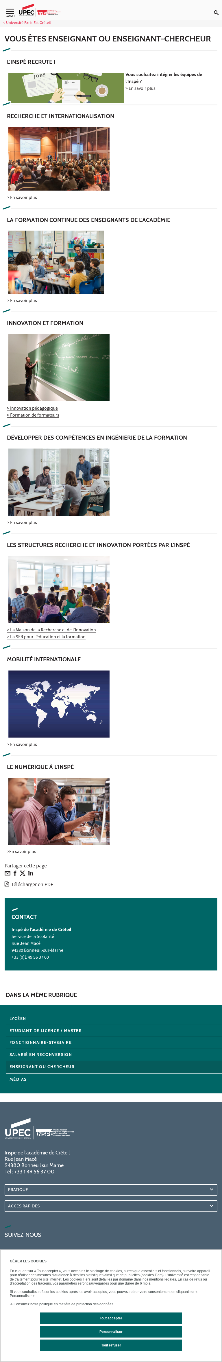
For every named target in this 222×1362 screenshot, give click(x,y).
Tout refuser (111, 1345)
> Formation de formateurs (33, 415)
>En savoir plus (21, 852)
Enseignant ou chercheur (42, 1066)
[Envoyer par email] (7, 874)
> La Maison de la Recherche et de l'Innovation (51, 630)
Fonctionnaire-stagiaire (41, 1042)
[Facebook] (15, 874)
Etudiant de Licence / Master (46, 1030)
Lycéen (18, 1018)
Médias (18, 1079)
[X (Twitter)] (22, 874)
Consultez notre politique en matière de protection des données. (64, 1304)
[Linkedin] (30, 874)
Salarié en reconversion (41, 1054)
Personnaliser (111, 1332)
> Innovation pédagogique (32, 408)
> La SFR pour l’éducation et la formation (46, 637)
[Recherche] (218, 8)
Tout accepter (111, 1318)
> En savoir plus (140, 89)
